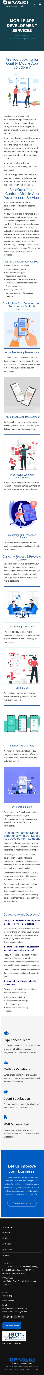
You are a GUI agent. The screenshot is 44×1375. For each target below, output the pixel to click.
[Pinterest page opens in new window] (19, 1317)
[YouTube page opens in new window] (11, 1317)
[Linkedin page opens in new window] (15, 1317)
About (7, 1238)
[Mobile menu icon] (40, 3)
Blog (7, 1255)
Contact (8, 1250)
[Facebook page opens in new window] (4, 1317)
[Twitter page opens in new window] (8, 1317)
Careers (8, 1244)
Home (7, 1232)
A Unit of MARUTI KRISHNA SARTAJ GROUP (21, 1370)
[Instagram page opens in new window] (22, 1317)
